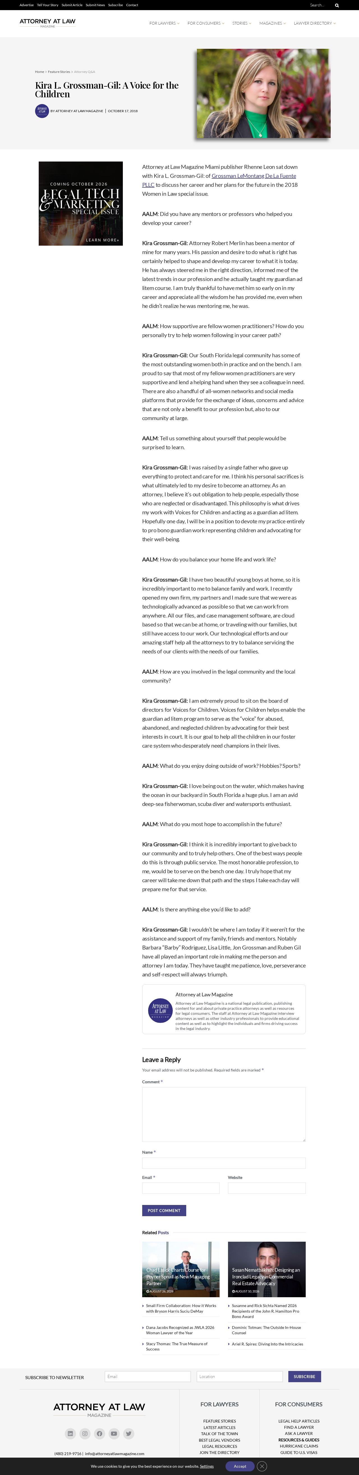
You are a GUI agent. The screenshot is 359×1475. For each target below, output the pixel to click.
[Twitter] (128, 1433)
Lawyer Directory (313, 23)
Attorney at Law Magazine (204, 994)
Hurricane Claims (299, 1446)
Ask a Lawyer (299, 1433)
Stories (240, 23)
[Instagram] (85, 1433)
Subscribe (115, 5)
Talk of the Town (219, 1433)
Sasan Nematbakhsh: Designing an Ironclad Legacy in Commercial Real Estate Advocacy (266, 1276)
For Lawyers (162, 23)
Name (149, 1152)
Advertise (27, 5)
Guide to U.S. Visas (298, 1452)
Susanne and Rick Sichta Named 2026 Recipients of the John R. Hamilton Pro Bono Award (265, 1311)
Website (235, 1177)
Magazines (270, 23)
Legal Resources (219, 1446)
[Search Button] (336, 5)
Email (149, 1177)
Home (39, 72)
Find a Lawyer (299, 1427)
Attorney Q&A (84, 72)
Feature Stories (59, 72)
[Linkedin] (70, 1433)
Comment (152, 1081)
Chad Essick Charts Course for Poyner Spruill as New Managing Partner (178, 1276)
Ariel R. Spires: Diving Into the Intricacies (267, 1344)
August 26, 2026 (161, 1291)
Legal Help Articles (299, 1421)
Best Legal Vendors (219, 1440)
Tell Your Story (47, 5)
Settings (207, 1466)
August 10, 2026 (247, 1291)
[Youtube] (114, 1433)
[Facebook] (99, 1433)
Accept (240, 1466)
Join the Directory (219, 1452)
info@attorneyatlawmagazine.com (114, 1453)
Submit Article (72, 5)
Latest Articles (219, 1427)
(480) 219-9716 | (69, 1453)
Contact (132, 5)
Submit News (95, 5)
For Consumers (204, 23)
